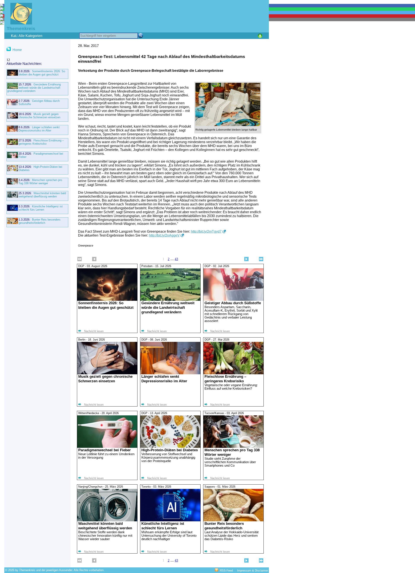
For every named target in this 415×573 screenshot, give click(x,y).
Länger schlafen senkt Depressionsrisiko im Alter (39, 129)
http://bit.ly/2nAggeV (164, 235)
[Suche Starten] (140, 35)
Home (17, 50)
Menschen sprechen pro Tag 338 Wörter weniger (40, 181)
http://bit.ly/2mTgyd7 (206, 231)
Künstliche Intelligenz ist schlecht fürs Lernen (41, 208)
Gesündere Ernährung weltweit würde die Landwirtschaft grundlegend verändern (34, 88)
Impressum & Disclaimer (252, 570)
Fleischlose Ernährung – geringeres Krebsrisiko (41, 142)
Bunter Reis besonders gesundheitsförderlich (40, 221)
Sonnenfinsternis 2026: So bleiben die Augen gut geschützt (42, 73)
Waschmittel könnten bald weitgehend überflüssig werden (42, 195)
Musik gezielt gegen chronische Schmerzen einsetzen (39, 115)
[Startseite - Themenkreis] (18, 23)
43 (176, 259)
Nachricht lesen (94, 331)
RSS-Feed (226, 570)
